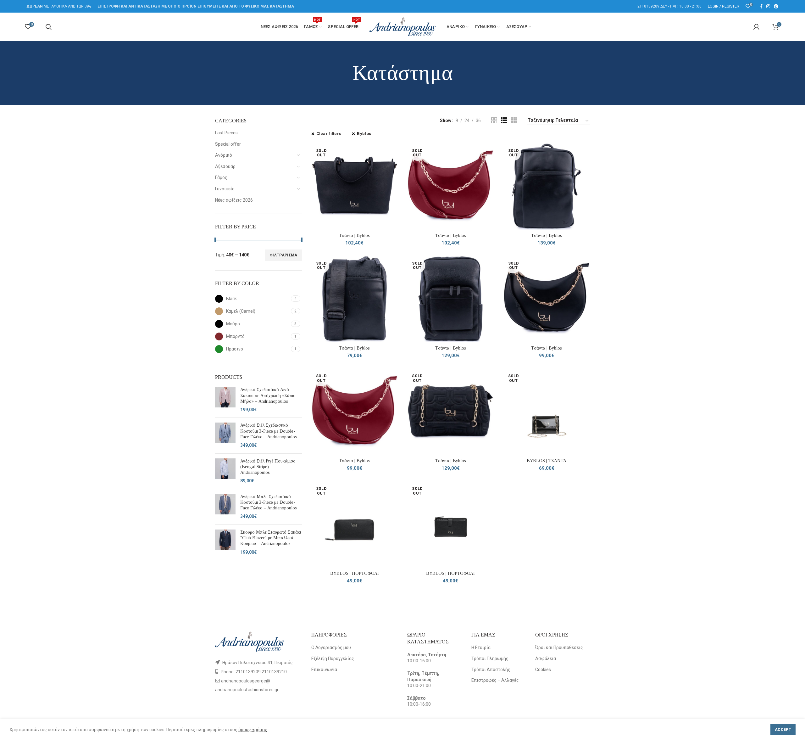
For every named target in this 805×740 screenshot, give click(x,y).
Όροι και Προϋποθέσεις (559, 647)
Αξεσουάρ (225, 166)
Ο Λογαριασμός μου (331, 647)
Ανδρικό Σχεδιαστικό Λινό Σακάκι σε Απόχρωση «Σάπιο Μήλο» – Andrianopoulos (268, 395)
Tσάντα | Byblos (354, 235)
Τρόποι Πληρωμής (489, 658)
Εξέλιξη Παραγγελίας (332, 658)
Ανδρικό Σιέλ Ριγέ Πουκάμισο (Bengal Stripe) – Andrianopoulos (268, 467)
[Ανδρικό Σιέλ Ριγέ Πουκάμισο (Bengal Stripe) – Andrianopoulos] (225, 471)
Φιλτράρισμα (283, 255)
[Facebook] (761, 6)
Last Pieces (226, 132)
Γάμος (221, 177)
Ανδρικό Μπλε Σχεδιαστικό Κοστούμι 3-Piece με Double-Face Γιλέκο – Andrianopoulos (268, 502)
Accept (783, 729)
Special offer (228, 144)
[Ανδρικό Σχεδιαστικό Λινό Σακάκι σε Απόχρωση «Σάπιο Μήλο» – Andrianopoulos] (225, 400)
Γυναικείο (225, 188)
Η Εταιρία (481, 647)
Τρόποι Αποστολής (490, 669)
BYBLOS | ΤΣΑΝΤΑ (546, 460)
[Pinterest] (776, 6)
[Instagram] (768, 6)
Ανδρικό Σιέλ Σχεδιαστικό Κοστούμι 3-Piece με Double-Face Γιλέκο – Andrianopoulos (268, 431)
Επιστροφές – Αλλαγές (495, 680)
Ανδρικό (223, 155)
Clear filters (328, 133)
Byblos (364, 133)
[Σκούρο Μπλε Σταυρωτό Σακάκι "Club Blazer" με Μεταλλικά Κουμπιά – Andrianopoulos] (225, 542)
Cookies (543, 669)
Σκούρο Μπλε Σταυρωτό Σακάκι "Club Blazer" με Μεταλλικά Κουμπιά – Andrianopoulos (270, 538)
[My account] (756, 26)
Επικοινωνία (324, 669)
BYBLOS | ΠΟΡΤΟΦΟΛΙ (354, 573)
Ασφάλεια (545, 658)
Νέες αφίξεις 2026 (234, 200)
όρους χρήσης (252, 729)
